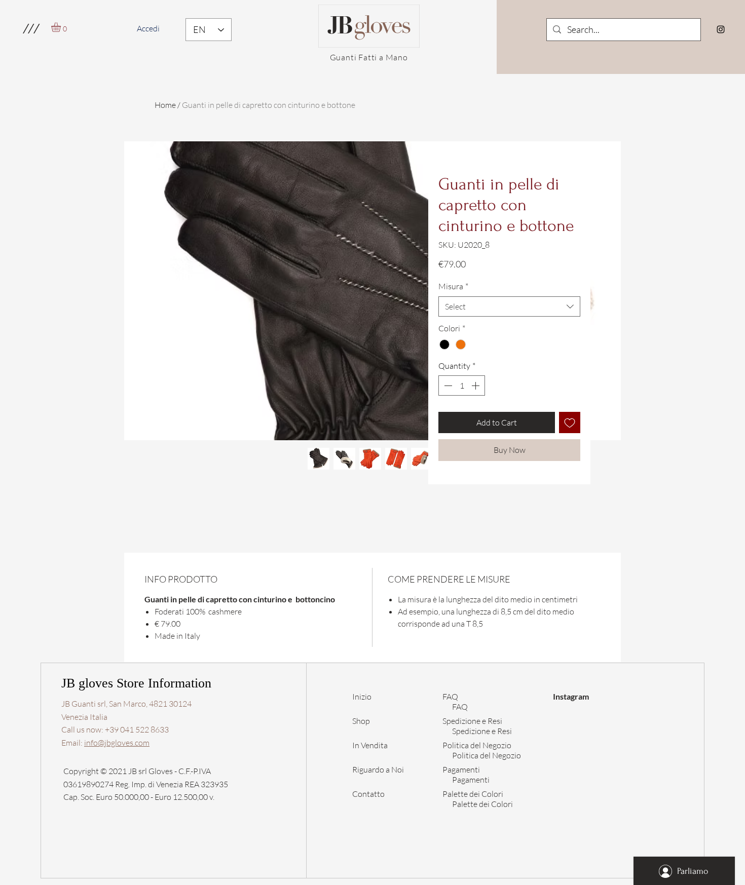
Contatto (368, 794)
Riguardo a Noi (378, 769)
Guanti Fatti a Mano (369, 57)
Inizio (361, 696)
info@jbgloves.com (117, 743)
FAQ (450, 696)
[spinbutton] (461, 385)
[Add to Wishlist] (569, 422)
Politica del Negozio (486, 755)
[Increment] (476, 385)
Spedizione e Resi (482, 731)
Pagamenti (471, 780)
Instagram (571, 696)
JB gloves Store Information (136, 683)
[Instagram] (721, 29)
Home (165, 105)
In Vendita (370, 745)
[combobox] (509, 306)
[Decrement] (447, 385)
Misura (453, 286)
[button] (31, 28)
